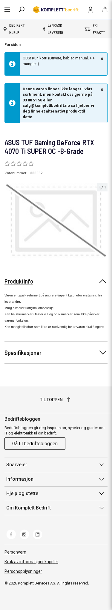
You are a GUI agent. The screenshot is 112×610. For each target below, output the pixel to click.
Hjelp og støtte (22, 493)
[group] (56, 221)
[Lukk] (101, 59)
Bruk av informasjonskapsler (31, 561)
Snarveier (16, 464)
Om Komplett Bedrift (28, 508)
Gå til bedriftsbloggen (35, 443)
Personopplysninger (23, 571)
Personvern (15, 552)
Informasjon (19, 479)
